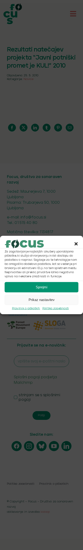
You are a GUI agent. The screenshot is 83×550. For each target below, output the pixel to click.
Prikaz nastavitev (42, 300)
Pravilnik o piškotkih (26, 308)
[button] (76, 243)
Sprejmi (41, 287)
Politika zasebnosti (55, 308)
